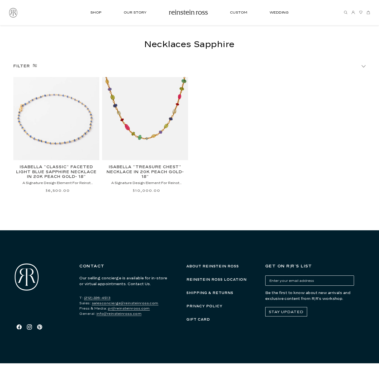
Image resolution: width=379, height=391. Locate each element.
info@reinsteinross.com (119, 313)
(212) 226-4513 (97, 298)
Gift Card (198, 319)
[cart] (368, 13)
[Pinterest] (40, 327)
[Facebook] (19, 327)
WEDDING (279, 12)
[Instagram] (29, 327)
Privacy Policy (204, 306)
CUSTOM (238, 12)
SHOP (96, 12)
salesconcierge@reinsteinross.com (125, 303)
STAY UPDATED (286, 312)
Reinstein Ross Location (216, 279)
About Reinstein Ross (212, 266)
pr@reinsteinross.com (129, 308)
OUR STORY (135, 12)
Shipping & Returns (209, 293)
